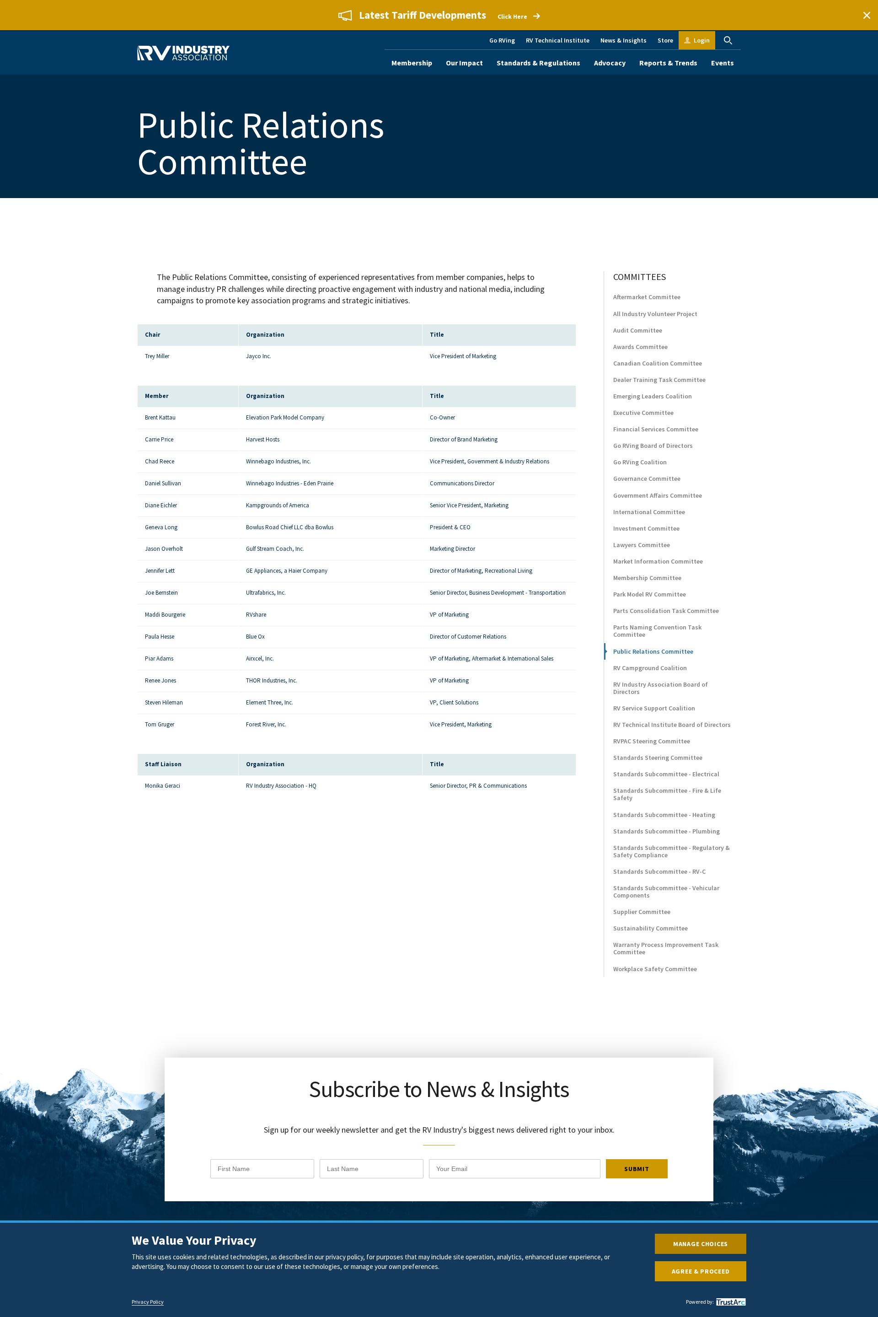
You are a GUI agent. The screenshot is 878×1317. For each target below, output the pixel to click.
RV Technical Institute (557, 40)
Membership (411, 62)
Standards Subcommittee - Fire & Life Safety (667, 794)
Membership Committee (647, 578)
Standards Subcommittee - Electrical (666, 774)
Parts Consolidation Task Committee (666, 611)
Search (728, 40)
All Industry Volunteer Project (655, 314)
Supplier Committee (641, 912)
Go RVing (502, 40)
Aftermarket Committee (646, 297)
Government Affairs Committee (657, 495)
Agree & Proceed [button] (701, 1271)
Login (702, 40)
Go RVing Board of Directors (653, 445)
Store (665, 40)
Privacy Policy (148, 1302)
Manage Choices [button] (700, 1244)
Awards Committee (640, 347)
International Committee (649, 512)
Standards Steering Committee (657, 757)
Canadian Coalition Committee (657, 363)
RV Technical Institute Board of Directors (672, 724)
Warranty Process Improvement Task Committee (665, 948)
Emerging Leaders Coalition (652, 396)
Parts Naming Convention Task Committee (657, 631)
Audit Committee (637, 330)
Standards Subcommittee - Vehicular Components (666, 891)
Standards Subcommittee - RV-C (659, 871)
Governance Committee (646, 478)
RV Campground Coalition (650, 668)
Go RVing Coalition (640, 462)
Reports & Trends (668, 62)
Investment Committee (646, 528)
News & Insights (623, 40)
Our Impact (464, 62)
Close (866, 15)
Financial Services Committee (655, 429)
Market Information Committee (658, 561)
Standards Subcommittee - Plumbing (666, 831)
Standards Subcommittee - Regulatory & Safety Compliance (671, 851)
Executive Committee (643, 413)
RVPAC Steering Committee (651, 741)
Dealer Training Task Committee (659, 380)
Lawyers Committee (641, 545)
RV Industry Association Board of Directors (660, 688)
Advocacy (610, 62)
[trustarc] (730, 1302)
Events (722, 62)
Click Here (512, 16)
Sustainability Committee (650, 928)
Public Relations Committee (653, 651)
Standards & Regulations (538, 62)
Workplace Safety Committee (655, 969)
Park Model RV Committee (649, 594)
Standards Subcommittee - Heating (664, 815)
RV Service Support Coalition (654, 708)
